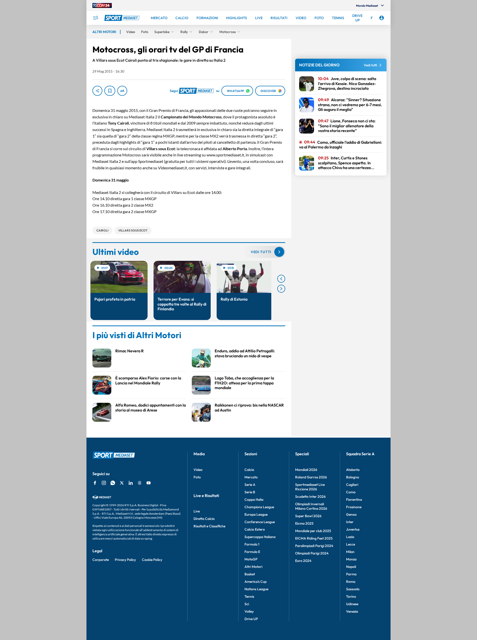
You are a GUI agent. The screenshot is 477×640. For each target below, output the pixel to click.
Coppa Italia (253, 499)
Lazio (350, 537)
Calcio (249, 469)
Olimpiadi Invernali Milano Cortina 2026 (311, 506)
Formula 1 (251, 544)
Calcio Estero (254, 529)
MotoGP (250, 559)
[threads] (139, 482)
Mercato (251, 477)
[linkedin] (130, 482)
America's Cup (255, 581)
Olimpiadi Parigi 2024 (311, 553)
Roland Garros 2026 (311, 477)
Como (351, 492)
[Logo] (122, 18)
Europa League (256, 514)
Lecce (350, 544)
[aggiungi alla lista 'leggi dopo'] (109, 91)
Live (197, 511)
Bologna (352, 477)
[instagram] (103, 482)
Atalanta (352, 469)
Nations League (256, 589)
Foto (197, 477)
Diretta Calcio (204, 518)
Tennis (249, 596)
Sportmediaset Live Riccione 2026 (310, 486)
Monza (351, 559)
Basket (249, 574)
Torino (351, 596)
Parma (351, 574)
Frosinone (353, 507)
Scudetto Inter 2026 (310, 496)
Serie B (249, 492)
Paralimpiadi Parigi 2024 (314, 546)
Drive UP (251, 619)
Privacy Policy (125, 559)
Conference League (259, 522)
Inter (350, 522)
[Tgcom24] (102, 5)
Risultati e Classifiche (209, 526)
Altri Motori (253, 566)
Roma (350, 581)
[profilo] (382, 18)
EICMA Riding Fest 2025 (314, 538)
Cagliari (352, 484)
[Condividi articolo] (97, 91)
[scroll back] (281, 279)
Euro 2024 (303, 560)
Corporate (100, 559)
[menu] (95, 18)
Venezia (352, 611)
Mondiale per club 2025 (313, 531)
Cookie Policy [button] (152, 559)
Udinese (352, 604)
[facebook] (94, 482)
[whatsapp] (112, 482)
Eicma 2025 (304, 523)
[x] (121, 482)
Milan (350, 551)
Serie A (249, 484)
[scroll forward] (281, 289)
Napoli (351, 566)
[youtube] (148, 482)
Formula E (252, 551)
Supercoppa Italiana (260, 537)
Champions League (259, 507)
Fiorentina (354, 499)
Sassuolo (352, 589)
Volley (249, 611)
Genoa (351, 514)
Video (198, 469)
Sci (246, 604)
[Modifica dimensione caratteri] (122, 91)
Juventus (352, 529)
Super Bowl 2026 (308, 516)
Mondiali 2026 (306, 469)
